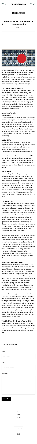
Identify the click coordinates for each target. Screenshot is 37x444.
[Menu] (3, 4)
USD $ (17, 428)
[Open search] (6, 4)
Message (5, 373)
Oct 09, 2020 (18, 27)
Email (3, 362)
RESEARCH (18, 13)
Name (3, 351)
